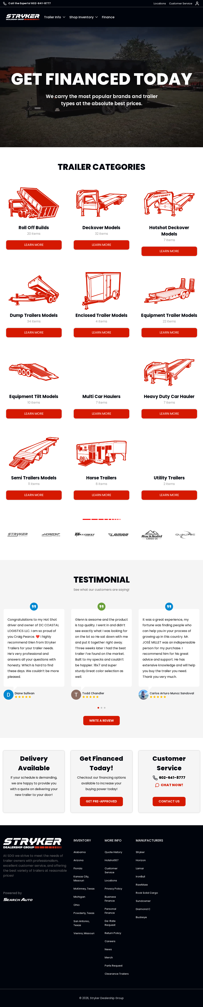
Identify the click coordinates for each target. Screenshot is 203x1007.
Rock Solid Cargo (147, 893)
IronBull (140, 876)
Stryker (140, 852)
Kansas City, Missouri (81, 878)
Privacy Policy (113, 889)
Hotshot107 (111, 860)
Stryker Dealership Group (107, 998)
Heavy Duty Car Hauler (169, 396)
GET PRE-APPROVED (101, 801)
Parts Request (114, 966)
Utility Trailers (169, 478)
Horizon (141, 860)
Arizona (78, 860)
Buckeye (141, 917)
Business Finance (110, 899)
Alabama (80, 852)
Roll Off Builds (34, 228)
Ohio (77, 905)
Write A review (101, 720)
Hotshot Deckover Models (169, 231)
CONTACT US (169, 801)
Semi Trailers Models (33, 478)
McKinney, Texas (84, 889)
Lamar (140, 868)
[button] (56, 17)
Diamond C (143, 909)
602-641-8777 (171, 777)
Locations (160, 3)
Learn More (34, 244)
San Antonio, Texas (82, 923)
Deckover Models (101, 228)
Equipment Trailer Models (169, 315)
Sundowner (143, 901)
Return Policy (113, 933)
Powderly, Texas (84, 913)
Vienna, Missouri (84, 933)
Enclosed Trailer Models (101, 315)
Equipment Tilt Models (33, 396)
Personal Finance (110, 911)
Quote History (113, 852)
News (108, 949)
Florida (78, 868)
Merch (109, 957)
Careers (110, 941)
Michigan (79, 897)
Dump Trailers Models (34, 315)
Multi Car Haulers (101, 396)
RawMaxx (142, 885)
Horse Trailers (101, 478)
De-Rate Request (110, 923)
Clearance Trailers (117, 974)
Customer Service (180, 3)
